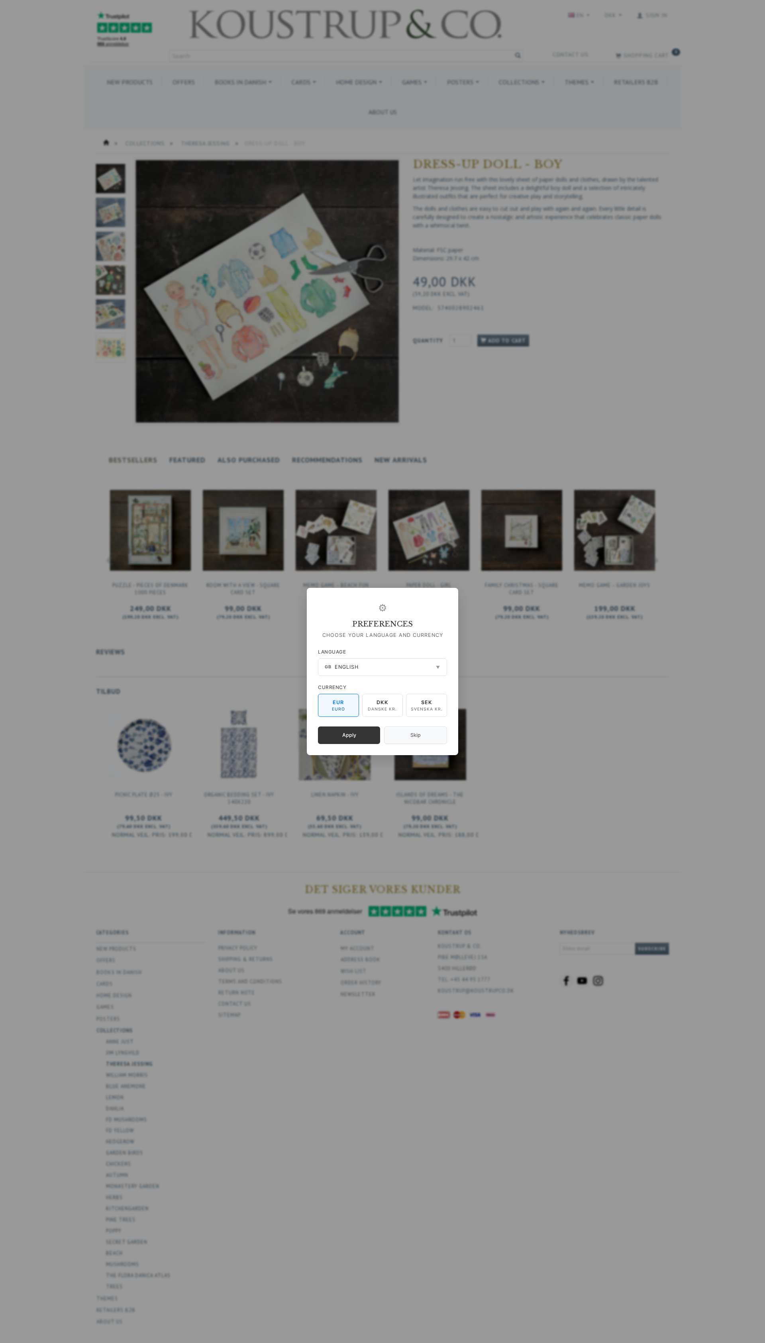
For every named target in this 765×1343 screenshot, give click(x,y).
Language (332, 652)
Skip (415, 735)
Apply (349, 735)
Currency (332, 687)
